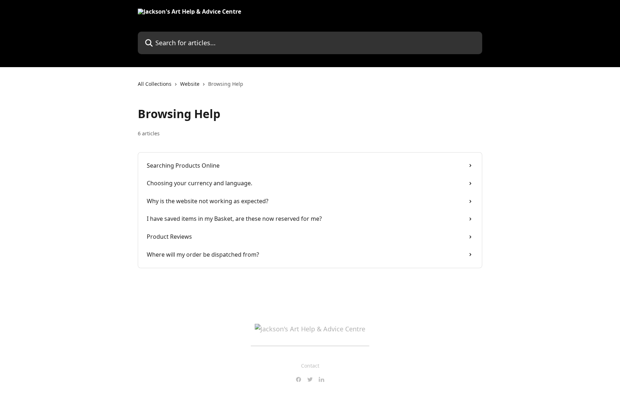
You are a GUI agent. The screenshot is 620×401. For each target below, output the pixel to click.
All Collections (155, 83)
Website (189, 83)
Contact (310, 365)
